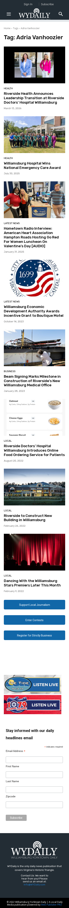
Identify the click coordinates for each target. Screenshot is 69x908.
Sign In (28, 4)
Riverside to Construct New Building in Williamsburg (28, 517)
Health (8, 88)
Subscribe (47, 4)
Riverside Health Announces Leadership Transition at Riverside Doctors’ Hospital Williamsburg (34, 98)
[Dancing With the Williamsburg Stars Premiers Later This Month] (34, 552)
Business (10, 371)
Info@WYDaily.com (34, 884)
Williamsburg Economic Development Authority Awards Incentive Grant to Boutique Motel (33, 311)
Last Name (12, 781)
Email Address (15, 751)
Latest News (12, 223)
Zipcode (11, 796)
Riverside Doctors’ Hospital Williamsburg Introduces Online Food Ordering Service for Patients (34, 450)
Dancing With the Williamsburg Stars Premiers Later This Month (32, 583)
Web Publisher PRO (51, 904)
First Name (12, 766)
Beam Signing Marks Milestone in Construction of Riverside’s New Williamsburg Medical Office (32, 380)
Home (7, 28)
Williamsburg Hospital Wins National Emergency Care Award (32, 165)
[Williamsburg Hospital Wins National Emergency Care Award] (34, 134)
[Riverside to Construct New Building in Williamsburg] (34, 487)
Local (8, 441)
